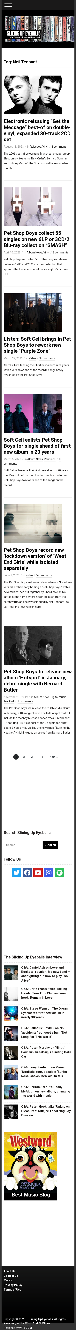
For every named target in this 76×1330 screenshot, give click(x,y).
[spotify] (59, 872)
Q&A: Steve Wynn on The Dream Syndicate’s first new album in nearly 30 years (45, 1013)
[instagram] (48, 872)
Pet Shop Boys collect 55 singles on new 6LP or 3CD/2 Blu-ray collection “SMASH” (36, 239)
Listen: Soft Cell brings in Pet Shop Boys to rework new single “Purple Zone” (37, 345)
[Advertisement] (38, 791)
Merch (8, 1280)
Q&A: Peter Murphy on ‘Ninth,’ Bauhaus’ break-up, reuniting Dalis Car (46, 1052)
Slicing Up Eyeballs (41, 1319)
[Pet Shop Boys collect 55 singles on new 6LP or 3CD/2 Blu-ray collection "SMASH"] (33, 206)
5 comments (44, 575)
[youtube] (38, 872)
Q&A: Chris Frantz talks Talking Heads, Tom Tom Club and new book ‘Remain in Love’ (44, 993)
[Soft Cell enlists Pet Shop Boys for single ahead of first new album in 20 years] (33, 413)
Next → (54, 756)
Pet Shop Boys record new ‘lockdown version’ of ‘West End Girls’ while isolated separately (35, 559)
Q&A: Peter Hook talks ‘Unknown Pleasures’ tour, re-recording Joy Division (46, 1111)
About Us (9, 1271)
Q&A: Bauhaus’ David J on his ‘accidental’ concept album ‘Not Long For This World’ (44, 1032)
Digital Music (58, 697)
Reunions (50, 459)
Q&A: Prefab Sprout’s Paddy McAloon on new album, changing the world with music (45, 1091)
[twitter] (16, 872)
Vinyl (45, 146)
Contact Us (11, 1275)
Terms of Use (12, 1289)
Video (32, 358)
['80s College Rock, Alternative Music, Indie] (39, 28)
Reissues (35, 146)
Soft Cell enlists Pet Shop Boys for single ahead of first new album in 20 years (37, 446)
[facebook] (27, 872)
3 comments (60, 252)
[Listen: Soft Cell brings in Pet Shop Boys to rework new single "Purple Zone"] (33, 312)
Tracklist (9, 701)
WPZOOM (25, 1327)
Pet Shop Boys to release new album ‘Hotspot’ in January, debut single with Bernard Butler (38, 681)
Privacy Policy (13, 1284)
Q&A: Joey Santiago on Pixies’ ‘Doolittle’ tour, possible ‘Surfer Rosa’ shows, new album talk (44, 1071)
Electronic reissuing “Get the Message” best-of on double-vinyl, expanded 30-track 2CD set (37, 130)
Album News (34, 252)
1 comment (59, 146)
